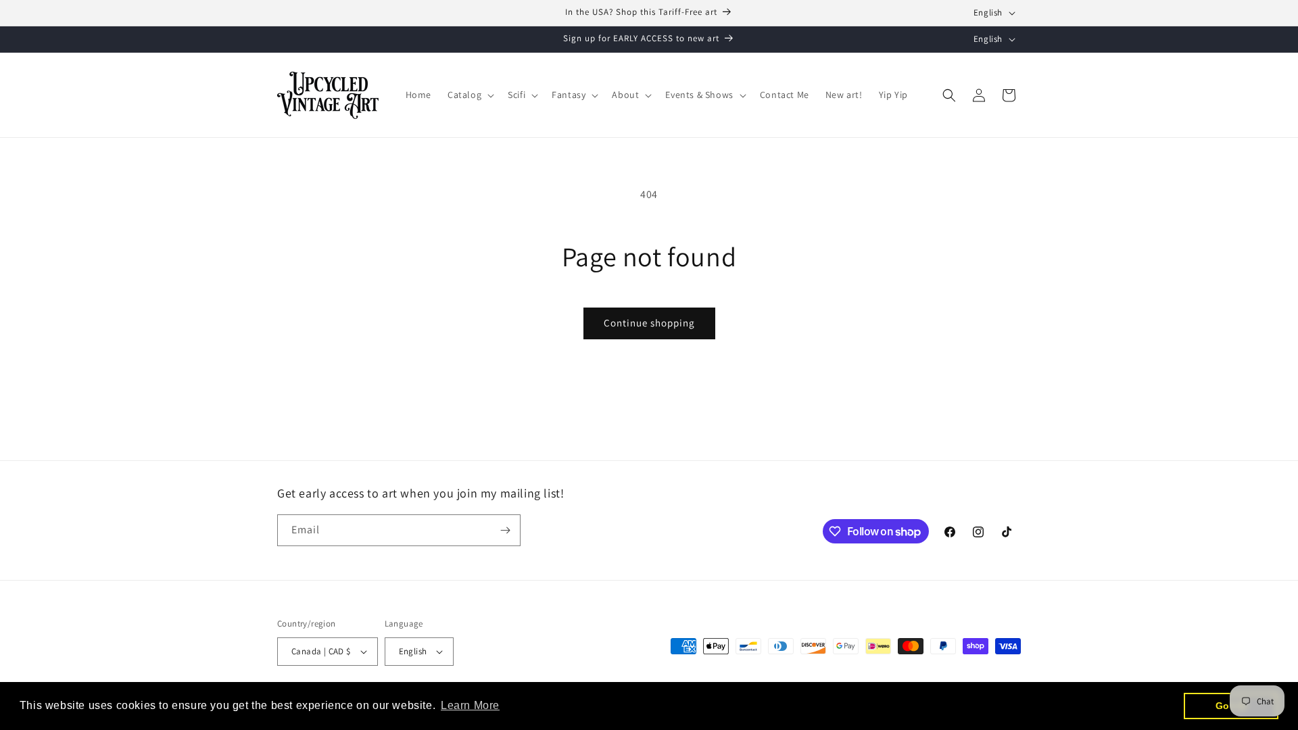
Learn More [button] (470, 705)
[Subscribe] (505, 530)
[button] (469, 94)
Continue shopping (649, 322)
